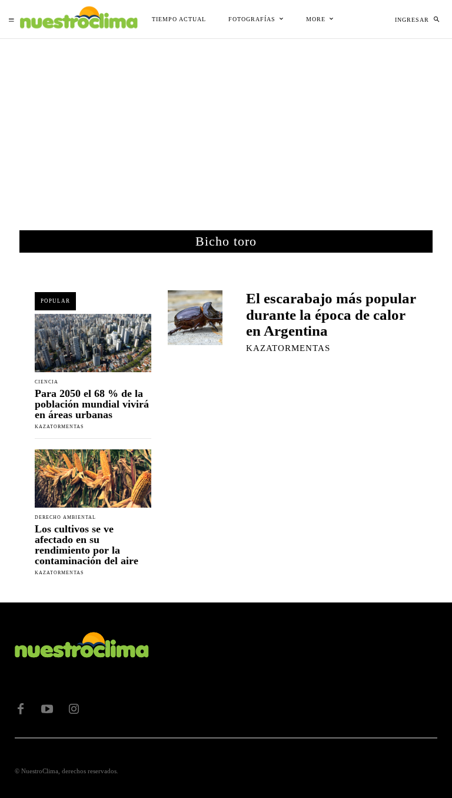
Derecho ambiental (65, 517)
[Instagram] (73, 709)
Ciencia (46, 382)
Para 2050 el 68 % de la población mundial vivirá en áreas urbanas (92, 404)
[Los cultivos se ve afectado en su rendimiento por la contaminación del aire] (93, 478)
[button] (436, 19)
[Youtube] (47, 709)
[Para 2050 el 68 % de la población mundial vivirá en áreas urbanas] (93, 343)
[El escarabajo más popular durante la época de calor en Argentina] (195, 317)
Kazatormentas (59, 426)
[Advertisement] (226, 127)
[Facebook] (20, 709)
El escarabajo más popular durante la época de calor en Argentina (331, 314)
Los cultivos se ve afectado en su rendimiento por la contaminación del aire (86, 545)
